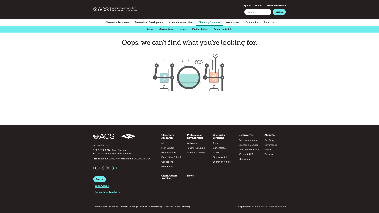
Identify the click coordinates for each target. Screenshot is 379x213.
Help (177, 206)
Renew (276, 5)
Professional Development (149, 22)
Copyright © (244, 206)
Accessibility (155, 206)
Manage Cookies (138, 206)
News (190, 175)
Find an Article (200, 29)
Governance (270, 144)
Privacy (123, 206)
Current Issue (166, 29)
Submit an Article (223, 29)
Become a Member (248, 140)
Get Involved (232, 22)
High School (167, 147)
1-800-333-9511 (101, 150)
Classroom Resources (117, 22)
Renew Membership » (107, 192)
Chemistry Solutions (209, 22)
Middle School (168, 152)
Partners (268, 154)
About (150, 29)
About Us (269, 22)
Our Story (269, 140)
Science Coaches (196, 152)
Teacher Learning (196, 147)
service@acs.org (101, 145)
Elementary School (171, 157)
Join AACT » (102, 185)
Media (267, 149)
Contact (168, 206)
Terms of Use (100, 206)
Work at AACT (246, 154)
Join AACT (258, 5)
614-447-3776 (100, 153)
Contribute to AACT (249, 149)
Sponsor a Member (248, 144)
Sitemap (186, 206)
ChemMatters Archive (180, 22)
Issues (183, 29)
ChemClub (244, 159)
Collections (167, 161)
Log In (245, 5)
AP (162, 143)
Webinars (192, 143)
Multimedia (167, 166)
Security (113, 206)
